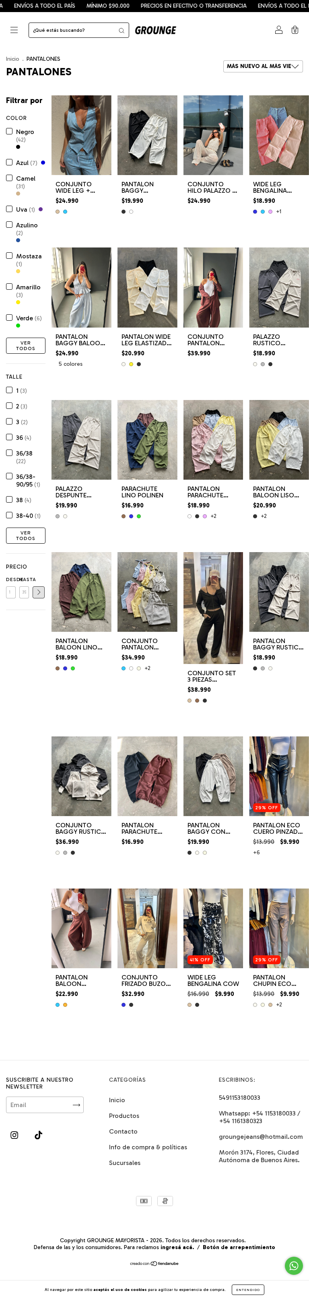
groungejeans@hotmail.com (261, 1136)
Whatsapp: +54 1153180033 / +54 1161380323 (259, 1117)
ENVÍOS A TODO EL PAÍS (248, 5)
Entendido (248, 1290)
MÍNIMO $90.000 (67, 5)
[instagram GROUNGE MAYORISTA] (15, 1135)
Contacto (123, 1131)
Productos (124, 1116)
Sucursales (124, 1163)
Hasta (24, 579)
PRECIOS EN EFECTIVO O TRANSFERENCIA (153, 5)
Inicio (12, 59)
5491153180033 (239, 1097)
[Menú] (14, 31)
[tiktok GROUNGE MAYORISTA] (38, 1135)
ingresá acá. (177, 1247)
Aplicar (39, 592)
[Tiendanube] (155, 1264)
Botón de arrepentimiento (239, 1247)
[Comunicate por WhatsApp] (294, 1266)
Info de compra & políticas (148, 1147)
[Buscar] (121, 30)
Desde (11, 579)
